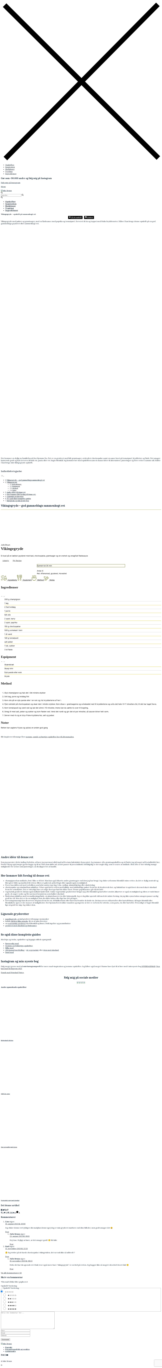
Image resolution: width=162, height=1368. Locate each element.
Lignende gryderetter (15, 496)
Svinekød (15, 972)
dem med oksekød (51, 950)
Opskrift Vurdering (9, 1286)
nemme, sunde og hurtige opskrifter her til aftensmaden (50, 737)
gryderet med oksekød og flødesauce (21, 925)
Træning (9, 171)
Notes (52, 580)
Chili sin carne (5, 1094)
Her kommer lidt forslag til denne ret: (21, 494)
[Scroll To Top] (2, 1365)
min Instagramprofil (32, 966)
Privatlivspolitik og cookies (17, 1349)
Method (15, 488)
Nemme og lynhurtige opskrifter (19, 946)
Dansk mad (6, 972)
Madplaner (10, 169)
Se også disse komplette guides (19, 499)
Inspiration (10, 167)
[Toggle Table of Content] (2, 476)
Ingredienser (10, 174)
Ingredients (12, 580)
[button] (2, 597)
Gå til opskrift (76, 217)
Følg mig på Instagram (10, 183)
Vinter (21, 972)
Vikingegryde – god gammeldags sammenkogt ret (26, 480)
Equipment (16, 486)
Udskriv (90, 217)
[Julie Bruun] (6, 190)
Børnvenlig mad (12, 943)
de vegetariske (32, 950)
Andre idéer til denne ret (16, 492)
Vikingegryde (12, 482)
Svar (7, 1232)
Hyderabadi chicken (7, 1040)
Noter (14, 490)
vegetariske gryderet (17, 923)
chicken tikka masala (19, 921)
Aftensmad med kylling (14, 950)
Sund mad (9, 952)
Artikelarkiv (10, 1351)
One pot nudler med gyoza (9, 1147)
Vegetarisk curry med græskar (10, 1200)
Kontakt (8, 1347)
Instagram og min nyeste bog (18, 501)
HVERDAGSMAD (148, 966)
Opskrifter (9, 165)
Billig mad (9, 948)
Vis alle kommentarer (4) (11, 1273)
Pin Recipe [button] (17, 561)
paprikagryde (11, 919)
